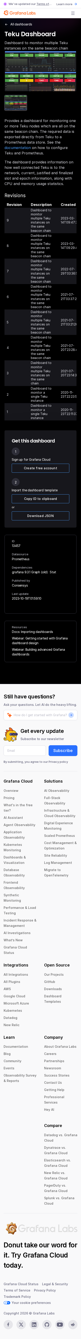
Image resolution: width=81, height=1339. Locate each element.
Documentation (16, 1046)
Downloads (53, 989)
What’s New (13, 940)
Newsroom (52, 1068)
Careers (50, 1054)
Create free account (40, 468)
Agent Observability (19, 825)
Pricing (9, 798)
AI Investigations (17, 933)
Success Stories (57, 1075)
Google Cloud (14, 996)
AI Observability (56, 791)
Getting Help (54, 1090)
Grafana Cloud (45, 1255)
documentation (17, 147)
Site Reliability (55, 855)
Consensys (20, 585)
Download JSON (40, 516)
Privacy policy (58, 761)
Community (12, 1061)
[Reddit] (72, 1324)
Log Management (58, 863)
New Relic (11, 1025)
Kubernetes (13, 1010)
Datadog (10, 1018)
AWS (7, 989)
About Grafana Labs (60, 1046)
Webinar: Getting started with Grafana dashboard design (40, 640)
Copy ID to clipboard (40, 499)
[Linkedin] (34, 1324)
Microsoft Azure (16, 1003)
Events (9, 1068)
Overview (11, 791)
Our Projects (54, 974)
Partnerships (54, 1061)
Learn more (64, 4)
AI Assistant (13, 818)
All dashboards (21, 24)
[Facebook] (8, 1324)
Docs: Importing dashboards (32, 632)
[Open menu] (72, 13)
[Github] (47, 1324)
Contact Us (53, 1082)
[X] (21, 1324)
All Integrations (16, 974)
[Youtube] (59, 1324)
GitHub (49, 982)
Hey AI (49, 1109)
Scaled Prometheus (59, 836)
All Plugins (12, 982)
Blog (7, 1054)
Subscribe (63, 750)
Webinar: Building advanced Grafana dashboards (38, 652)
